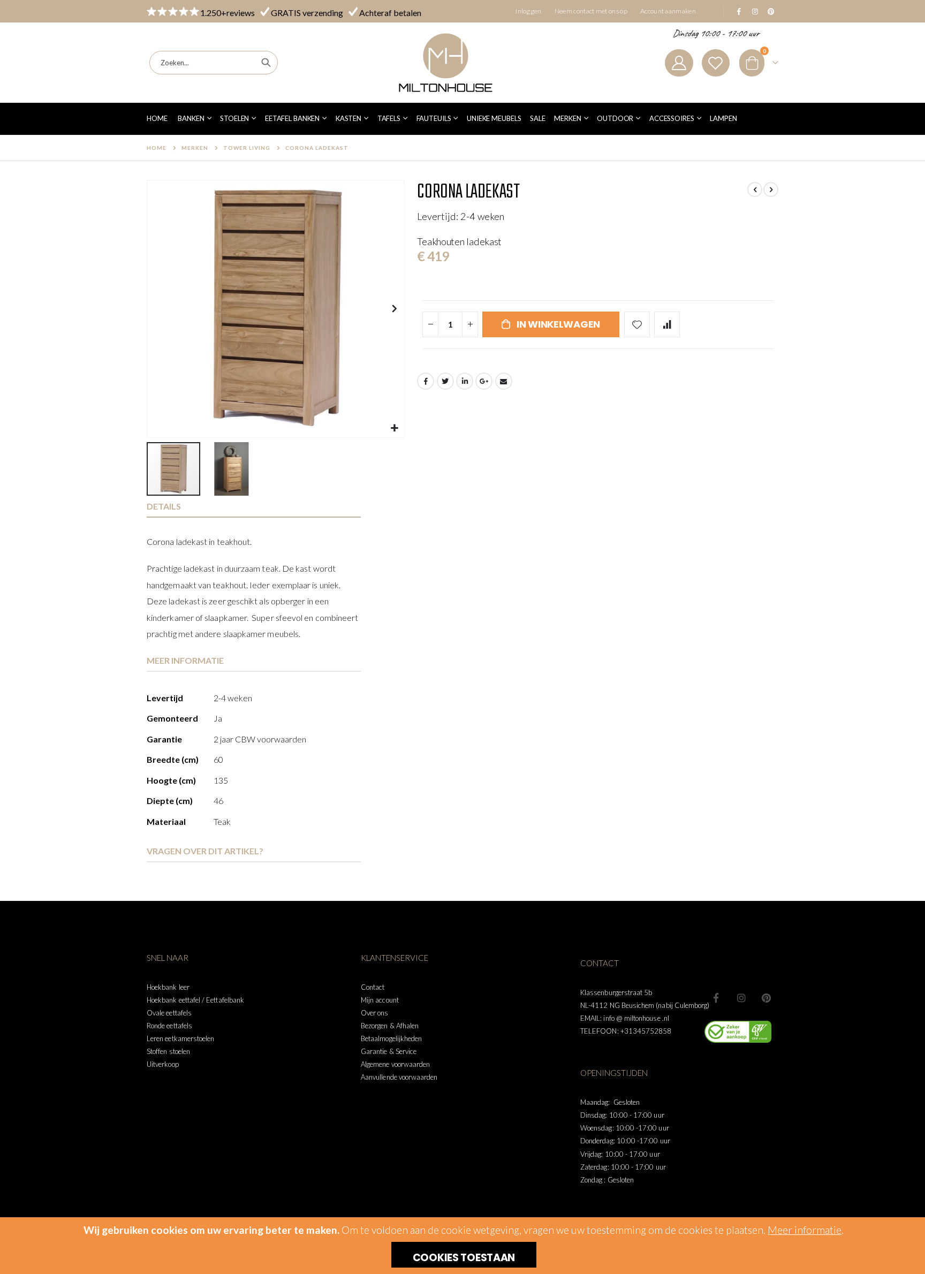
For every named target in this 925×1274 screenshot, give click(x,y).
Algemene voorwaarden (395, 1064)
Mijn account (380, 1000)
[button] (394, 428)
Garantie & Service (388, 1051)
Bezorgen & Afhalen (390, 1025)
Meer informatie (804, 1230)
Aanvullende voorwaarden (399, 1077)
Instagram (741, 997)
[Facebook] (739, 11)
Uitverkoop (163, 1064)
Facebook (425, 381)
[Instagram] (755, 11)
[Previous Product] (754, 189)
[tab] (254, 507)
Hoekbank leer (168, 987)
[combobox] (213, 62)
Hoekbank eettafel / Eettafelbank (195, 1000)
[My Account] (679, 63)
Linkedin (766, 997)
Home (156, 148)
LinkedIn (464, 381)
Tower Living (246, 147)
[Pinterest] (771, 11)
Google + (483, 381)
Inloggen (528, 11)
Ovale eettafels (169, 1012)
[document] (464, 1246)
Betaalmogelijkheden (391, 1038)
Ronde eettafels (169, 1025)
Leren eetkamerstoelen (180, 1038)
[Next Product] (770, 189)
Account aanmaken (668, 11)
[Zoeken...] (266, 62)
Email (503, 381)
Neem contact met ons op (591, 11)
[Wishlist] (716, 63)
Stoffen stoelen (168, 1051)
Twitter (445, 381)
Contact (372, 987)
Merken (194, 147)
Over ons (375, 1012)
